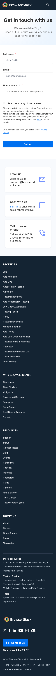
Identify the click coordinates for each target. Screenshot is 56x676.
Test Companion (11, 356)
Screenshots (22, 597)
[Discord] (33, 631)
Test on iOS (28, 584)
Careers (7, 528)
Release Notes (10, 447)
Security (7, 417)
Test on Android (11, 584)
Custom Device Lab (13, 321)
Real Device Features (14, 412)
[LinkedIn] (14, 631)
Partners (7, 487)
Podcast (7, 467)
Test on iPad (9, 580)
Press (6, 538)
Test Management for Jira (16, 351)
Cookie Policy (44, 665)
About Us (7, 523)
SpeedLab (8, 597)
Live (5, 271)
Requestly (8, 346)
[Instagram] (27, 631)
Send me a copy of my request (24, 103)
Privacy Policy (28, 665)
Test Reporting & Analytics (16, 341)
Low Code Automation (14, 306)
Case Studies (10, 387)
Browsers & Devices (13, 397)
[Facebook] (9, 631)
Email (7, 69)
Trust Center (9, 497)
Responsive (37, 597)
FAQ (39, 119)
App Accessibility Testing (16, 301)
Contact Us (18, 642)
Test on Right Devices (34, 588)
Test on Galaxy (26, 580)
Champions (8, 477)
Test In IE (40, 580)
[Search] (48, 5)
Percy (6, 316)
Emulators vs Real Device (37, 566)
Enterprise (8, 402)
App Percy (8, 331)
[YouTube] (21, 631)
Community (8, 462)
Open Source (10, 533)
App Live (7, 281)
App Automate (10, 276)
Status (6, 442)
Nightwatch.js (9, 601)
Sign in (14, 206)
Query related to (13, 85)
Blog (5, 452)
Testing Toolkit (10, 311)
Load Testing (9, 361)
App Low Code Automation (16, 336)
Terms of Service (11, 665)
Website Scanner (12, 326)
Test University (14, 502)
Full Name (9, 54)
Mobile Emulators (12, 588)
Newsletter (8, 543)
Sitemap (28, 669)
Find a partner (10, 492)
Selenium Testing (37, 562)
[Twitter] (4, 631)
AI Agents (8, 392)
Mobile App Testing (13, 570)
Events (6, 457)
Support (7, 437)
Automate (8, 291)
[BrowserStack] (17, 5)
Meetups (7, 472)
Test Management (12, 296)
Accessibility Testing (13, 286)
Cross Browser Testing (14, 562)
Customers (8, 382)
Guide (6, 482)
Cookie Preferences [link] (12, 669)
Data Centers (9, 407)
